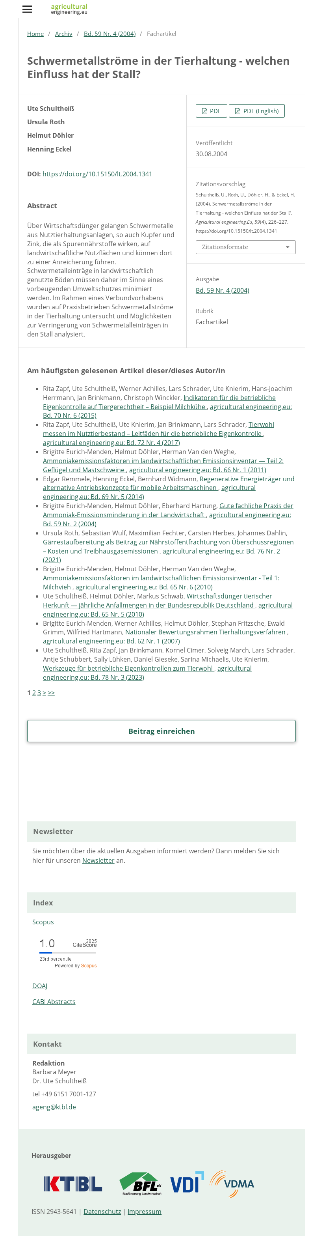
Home (35, 33)
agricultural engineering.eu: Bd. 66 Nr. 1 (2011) (197, 470)
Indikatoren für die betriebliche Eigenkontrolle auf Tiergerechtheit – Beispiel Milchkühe (159, 402)
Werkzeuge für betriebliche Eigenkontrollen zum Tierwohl (128, 668)
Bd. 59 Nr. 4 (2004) (110, 33)
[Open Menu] (27, 9)
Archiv (63, 33)
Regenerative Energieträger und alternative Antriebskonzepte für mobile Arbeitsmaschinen (169, 483)
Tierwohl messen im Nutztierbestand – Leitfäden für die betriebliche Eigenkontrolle (158, 429)
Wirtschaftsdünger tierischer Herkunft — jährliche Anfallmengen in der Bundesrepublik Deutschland (157, 601)
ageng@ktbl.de (54, 1107)
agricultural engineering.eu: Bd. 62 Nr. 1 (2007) (111, 641)
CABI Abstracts (54, 1001)
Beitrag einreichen (161, 731)
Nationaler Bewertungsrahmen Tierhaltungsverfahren (206, 632)
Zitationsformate (225, 247)
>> (51, 692)
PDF (214, 111)
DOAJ (39, 986)
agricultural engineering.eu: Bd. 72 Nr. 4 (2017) (111, 442)
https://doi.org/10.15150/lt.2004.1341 (97, 174)
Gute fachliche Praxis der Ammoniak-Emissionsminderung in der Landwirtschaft (168, 510)
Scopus (43, 922)
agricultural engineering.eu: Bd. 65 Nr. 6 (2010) (144, 587)
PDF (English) (260, 111)
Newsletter (98, 860)
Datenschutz (102, 1211)
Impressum (145, 1211)
